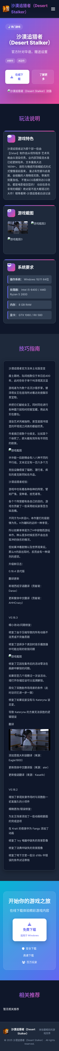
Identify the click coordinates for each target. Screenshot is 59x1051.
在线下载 (19, 77)
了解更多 (43, 77)
